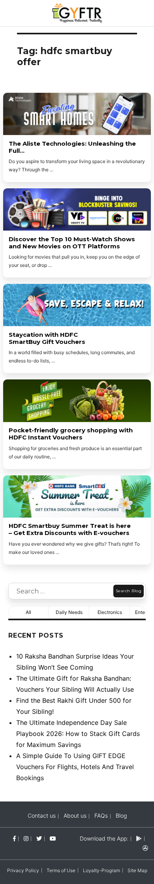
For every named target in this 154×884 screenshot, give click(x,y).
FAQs (101, 815)
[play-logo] (139, 838)
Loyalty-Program (101, 870)
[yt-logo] (53, 838)
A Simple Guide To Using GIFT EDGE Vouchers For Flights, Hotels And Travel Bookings (75, 767)
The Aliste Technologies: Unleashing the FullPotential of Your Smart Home (72, 147)
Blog (121, 815)
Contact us (42, 815)
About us (75, 815)
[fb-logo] (14, 838)
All (28, 612)
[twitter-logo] (39, 838)
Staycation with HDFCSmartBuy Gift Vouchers (47, 338)
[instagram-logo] (26, 838)
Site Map (137, 870)
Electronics (110, 612)
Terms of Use (61, 870)
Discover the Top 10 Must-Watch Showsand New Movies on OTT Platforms (72, 243)
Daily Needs (69, 612)
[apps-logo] (145, 848)
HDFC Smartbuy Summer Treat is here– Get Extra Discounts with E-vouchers (70, 529)
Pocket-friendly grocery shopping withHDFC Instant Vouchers (71, 434)
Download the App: (104, 838)
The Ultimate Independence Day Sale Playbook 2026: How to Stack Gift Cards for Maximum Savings (78, 734)
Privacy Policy (23, 870)
